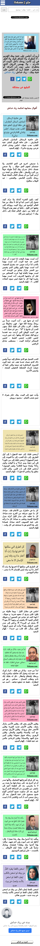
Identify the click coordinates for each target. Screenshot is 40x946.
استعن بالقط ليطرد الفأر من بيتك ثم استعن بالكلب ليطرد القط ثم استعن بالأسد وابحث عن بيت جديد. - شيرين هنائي (20, 892)
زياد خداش (9, 72)
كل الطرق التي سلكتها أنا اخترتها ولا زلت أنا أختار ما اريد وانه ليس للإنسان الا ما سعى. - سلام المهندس (20, 569)
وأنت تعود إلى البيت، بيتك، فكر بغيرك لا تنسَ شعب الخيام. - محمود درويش (20, 396)
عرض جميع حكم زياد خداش (20, 930)
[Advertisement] (20, 25)
